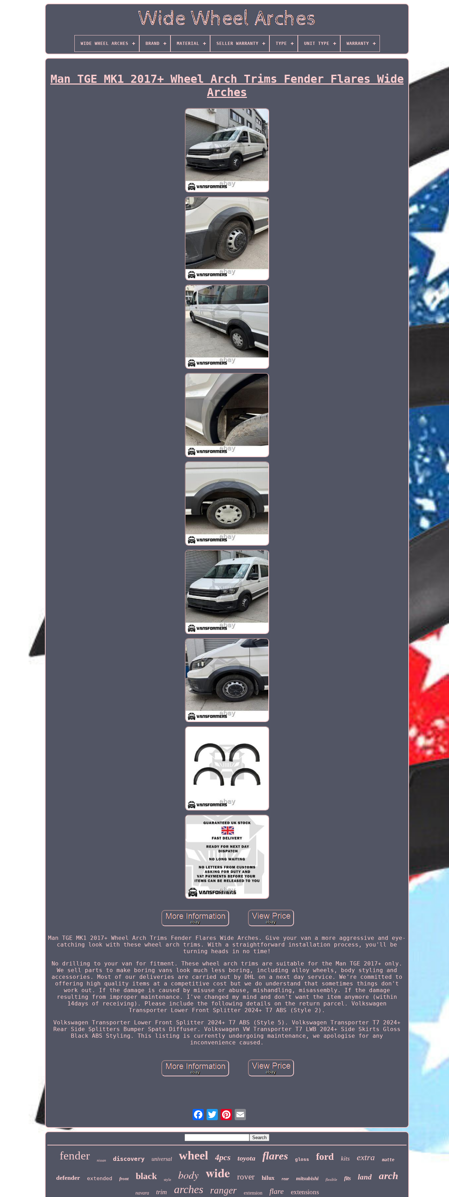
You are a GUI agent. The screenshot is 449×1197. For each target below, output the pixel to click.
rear (285, 1178)
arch (388, 1175)
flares (275, 1156)
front (124, 1178)
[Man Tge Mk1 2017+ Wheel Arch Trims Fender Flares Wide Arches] (227, 151)
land (365, 1177)
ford (325, 1156)
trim (161, 1192)
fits (347, 1178)
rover (246, 1176)
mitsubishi (307, 1178)
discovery (129, 1158)
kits (345, 1158)
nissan (101, 1160)
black (146, 1176)
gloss (302, 1159)
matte (388, 1159)
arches (188, 1189)
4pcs (222, 1157)
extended (99, 1178)
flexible (331, 1179)
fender (75, 1155)
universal (162, 1159)
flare (276, 1191)
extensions (305, 1192)
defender (68, 1177)
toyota (246, 1158)
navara (142, 1193)
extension (253, 1193)
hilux (268, 1178)
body (188, 1175)
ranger (223, 1190)
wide (218, 1173)
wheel (193, 1155)
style (167, 1179)
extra (366, 1157)
